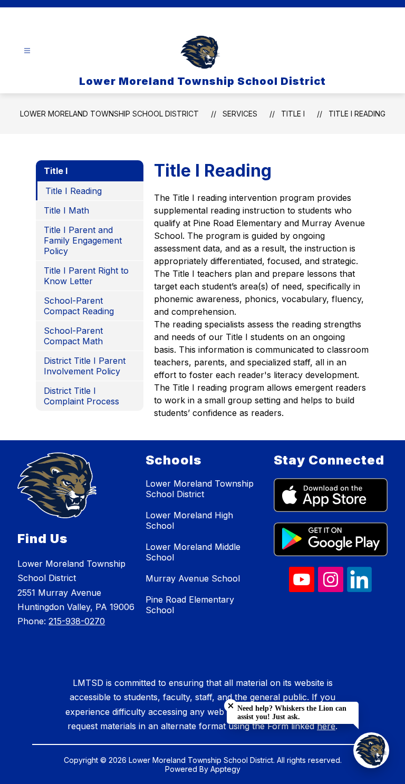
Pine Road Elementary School (190, 604)
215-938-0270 (77, 621)
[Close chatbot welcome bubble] (230, 705)
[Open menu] (27, 51)
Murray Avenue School (193, 578)
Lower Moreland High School (189, 520)
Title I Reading (357, 113)
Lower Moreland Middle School (193, 552)
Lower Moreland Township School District (109, 113)
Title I (293, 113)
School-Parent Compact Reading (79, 305)
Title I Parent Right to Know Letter (86, 275)
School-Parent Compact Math (73, 335)
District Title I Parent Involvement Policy (85, 365)
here (326, 726)
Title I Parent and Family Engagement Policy (83, 240)
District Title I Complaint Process (81, 395)
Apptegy (225, 768)
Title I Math (66, 210)
